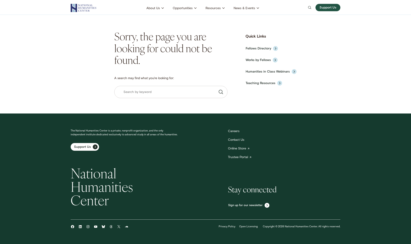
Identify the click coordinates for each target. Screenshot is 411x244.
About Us (153, 8)
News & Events (244, 8)
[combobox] (170, 92)
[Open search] (310, 7)
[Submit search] (221, 92)
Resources (213, 8)
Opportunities (183, 8)
